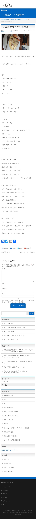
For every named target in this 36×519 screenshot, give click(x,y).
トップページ (6, 487)
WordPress (13, 512)
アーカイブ (4, 381)
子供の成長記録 (8, 407)
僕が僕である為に (9, 395)
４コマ (6, 424)
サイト (4, 294)
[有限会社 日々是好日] (7, 5)
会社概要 (5, 497)
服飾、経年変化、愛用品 (11, 412)
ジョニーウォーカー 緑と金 (27, 252)
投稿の (7, 463)
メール (4, 288)
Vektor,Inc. (30, 512)
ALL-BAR (5, 490)
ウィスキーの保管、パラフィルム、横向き (16, 428)
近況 (5, 399)
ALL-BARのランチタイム (7, 31)
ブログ (4, 504)
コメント (4, 269)
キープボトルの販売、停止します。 (14, 335)
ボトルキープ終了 (9, 323)
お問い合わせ (6, 501)
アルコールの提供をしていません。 (14, 371)
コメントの (9, 467)
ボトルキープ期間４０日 (11, 339)
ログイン (6, 459)
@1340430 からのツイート (9, 450)
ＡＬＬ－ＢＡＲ (8, 420)
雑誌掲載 (5, 494)
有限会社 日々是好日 (15, 510)
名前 (3, 283)
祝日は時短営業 (8, 432)
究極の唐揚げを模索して (11, 436)
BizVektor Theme (21, 512)
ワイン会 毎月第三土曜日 (12, 440)
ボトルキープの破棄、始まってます (14, 327)
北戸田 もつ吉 (6, 252)
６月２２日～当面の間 (10, 361)
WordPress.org (8, 471)
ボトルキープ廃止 (9, 331)
